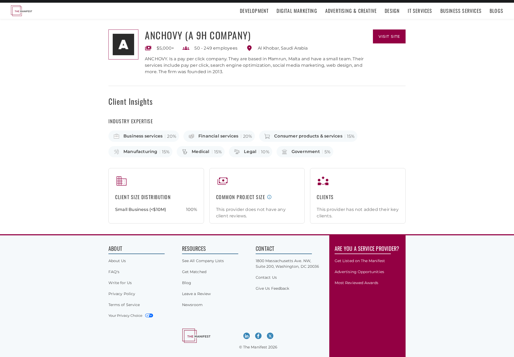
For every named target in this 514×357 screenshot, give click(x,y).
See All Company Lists (203, 260)
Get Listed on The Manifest (360, 260)
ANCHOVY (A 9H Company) (198, 34)
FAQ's (113, 271)
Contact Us (266, 277)
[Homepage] (21, 10)
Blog (186, 282)
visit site (389, 36)
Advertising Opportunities (359, 271)
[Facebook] (258, 336)
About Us (117, 260)
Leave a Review (196, 293)
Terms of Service (124, 304)
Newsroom (192, 304)
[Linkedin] (246, 336)
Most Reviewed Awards (356, 282)
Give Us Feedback (272, 288)
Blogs (496, 10)
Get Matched (194, 271)
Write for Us (120, 282)
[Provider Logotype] (123, 44)
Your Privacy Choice (125, 315)
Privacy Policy (121, 293)
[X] (270, 336)
